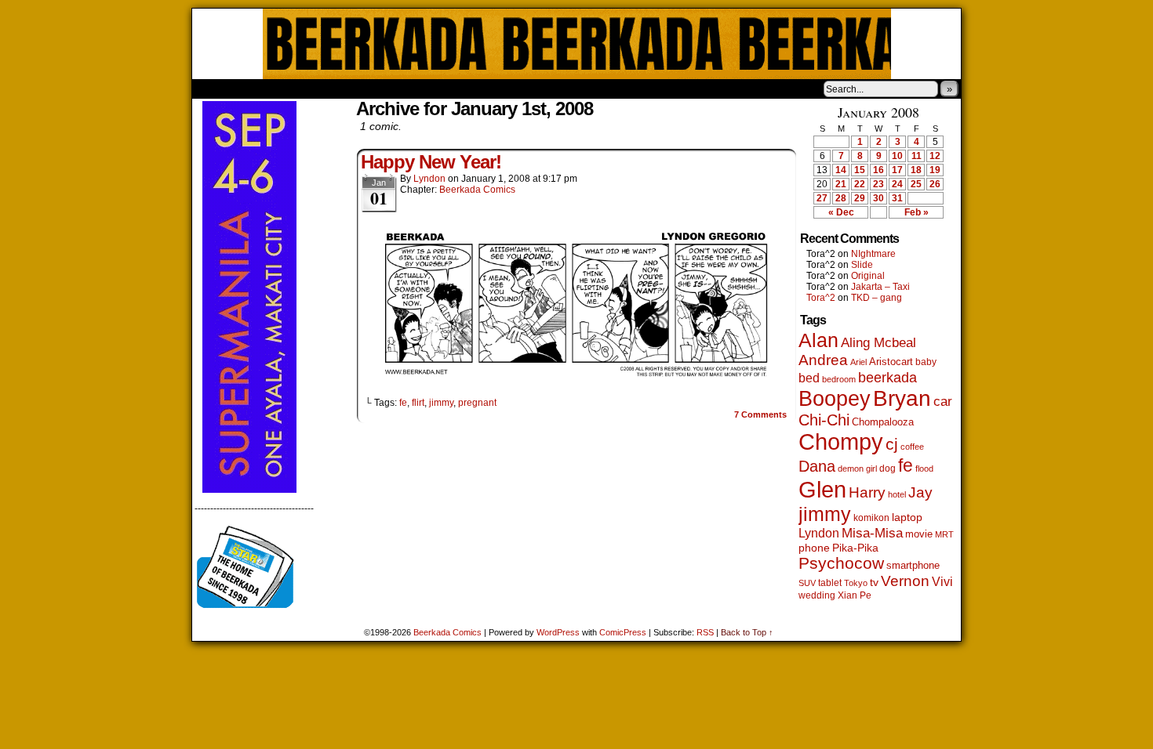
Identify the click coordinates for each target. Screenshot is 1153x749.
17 (897, 170)
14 (840, 170)
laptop (907, 517)
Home (214, 88)
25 (916, 184)
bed (809, 378)
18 (916, 170)
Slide (862, 264)
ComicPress (622, 632)
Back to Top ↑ (747, 632)
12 (934, 155)
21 (840, 184)
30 (878, 198)
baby (926, 361)
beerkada (887, 377)
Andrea (823, 360)
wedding (816, 595)
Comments (760, 414)
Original (868, 275)
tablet (830, 582)
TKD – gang (876, 297)
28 (840, 198)
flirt (418, 402)
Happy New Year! (431, 161)
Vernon (905, 581)
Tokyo (855, 583)
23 (878, 184)
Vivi (942, 581)
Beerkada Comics (577, 44)
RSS (705, 632)
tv (874, 582)
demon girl (857, 468)
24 (897, 184)
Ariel (858, 362)
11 (916, 155)
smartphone (913, 565)
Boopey (834, 398)
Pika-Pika (855, 547)
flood (924, 468)
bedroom (839, 379)
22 (859, 184)
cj (892, 444)
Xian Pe (854, 595)
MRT (944, 534)
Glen (822, 489)
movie (919, 534)
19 (934, 170)
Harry (867, 492)
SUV (807, 583)
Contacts (368, 88)
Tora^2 (820, 297)
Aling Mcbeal (878, 342)
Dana (816, 466)
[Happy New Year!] (576, 376)
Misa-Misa (872, 533)
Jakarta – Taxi (880, 286)
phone (814, 547)
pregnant (477, 402)
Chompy (840, 441)
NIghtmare (873, 253)
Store (309, 88)
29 (859, 198)
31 (897, 198)
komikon (871, 517)
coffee (912, 446)
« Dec (841, 212)
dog (887, 468)
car (942, 401)
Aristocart (891, 361)
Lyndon (429, 178)
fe (403, 402)
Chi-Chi (823, 420)
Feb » (916, 212)
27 (822, 198)
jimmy (441, 402)
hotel (897, 494)
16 (878, 170)
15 (859, 170)
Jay (920, 492)
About (260, 88)
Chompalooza (883, 422)
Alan (818, 340)
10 (897, 155)
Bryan (902, 398)
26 (934, 184)
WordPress (558, 632)
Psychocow (841, 563)
